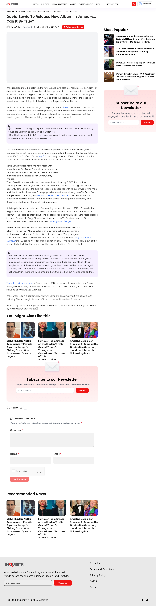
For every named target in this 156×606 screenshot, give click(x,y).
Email (57, 453)
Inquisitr (43, 156)
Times (65, 107)
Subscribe (62, 583)
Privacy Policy (98, 575)
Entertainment (86, 4)
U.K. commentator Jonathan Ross (54, 195)
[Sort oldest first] (25, 408)
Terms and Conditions (102, 569)
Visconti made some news (20, 283)
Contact (94, 587)
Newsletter (112, 4)
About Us (95, 563)
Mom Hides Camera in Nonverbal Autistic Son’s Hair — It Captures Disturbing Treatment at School (135, 51)
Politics (45, 4)
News (35, 4)
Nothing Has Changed (61, 221)
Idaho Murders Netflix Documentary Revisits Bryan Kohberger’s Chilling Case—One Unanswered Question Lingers (19, 348)
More (99, 4)
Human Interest (59, 4)
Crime (73, 4)
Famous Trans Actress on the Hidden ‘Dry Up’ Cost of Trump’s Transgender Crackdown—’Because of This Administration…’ (51, 350)
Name (14, 453)
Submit (82, 390)
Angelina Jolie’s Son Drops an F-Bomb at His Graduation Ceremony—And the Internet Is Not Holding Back (84, 347)
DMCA (93, 581)
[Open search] (134, 4)
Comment (17, 430)
